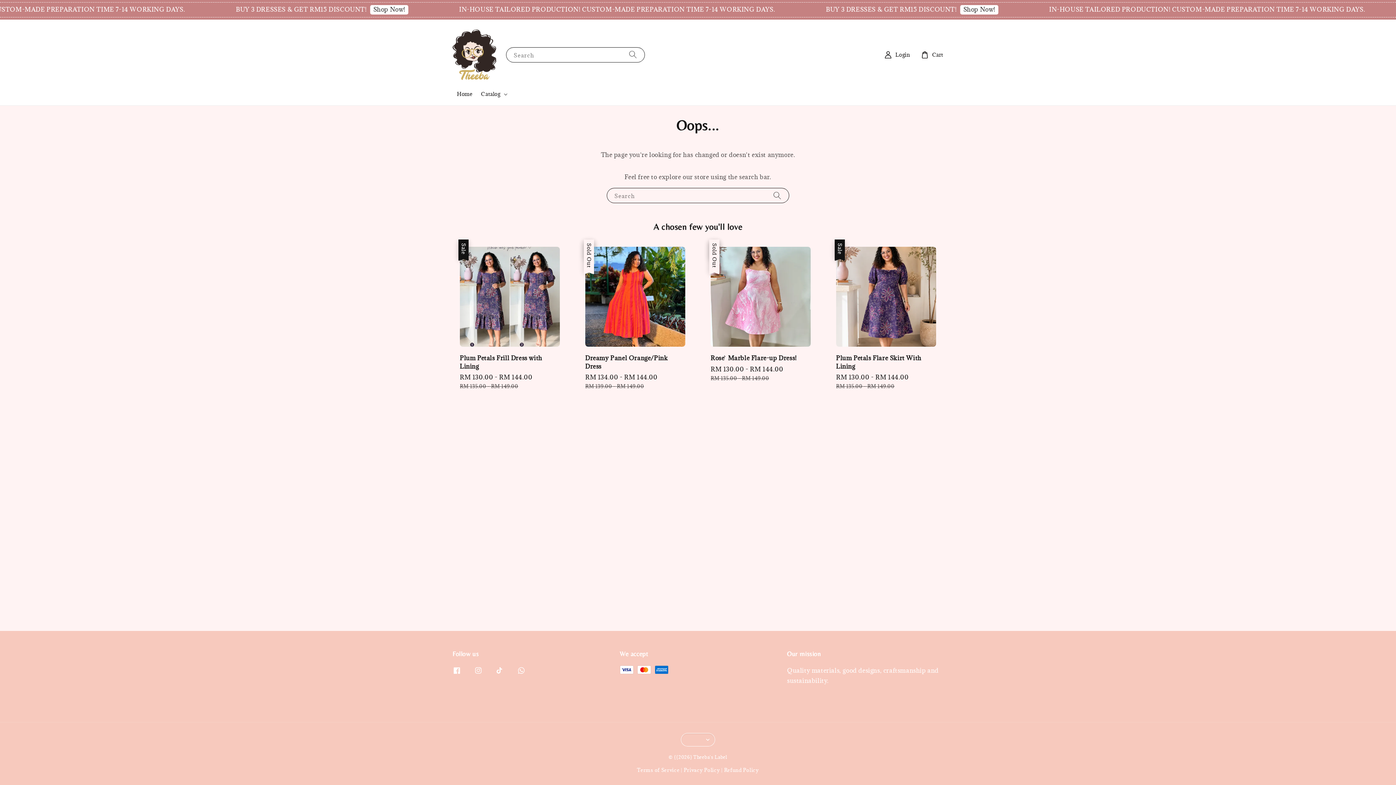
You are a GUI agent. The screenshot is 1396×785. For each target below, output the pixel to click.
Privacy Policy (702, 770)
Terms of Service (658, 770)
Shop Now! (335, 9)
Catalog (490, 94)
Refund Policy (741, 770)
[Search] (633, 55)
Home (464, 93)
